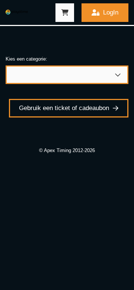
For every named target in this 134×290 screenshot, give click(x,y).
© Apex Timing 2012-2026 (67, 150)
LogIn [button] (110, 12)
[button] (64, 12)
